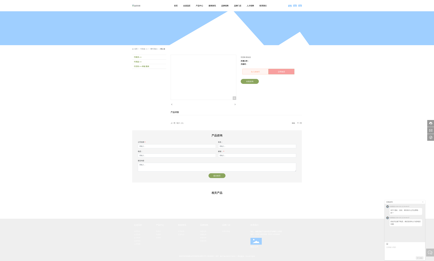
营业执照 (210, 256)
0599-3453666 (261, 234)
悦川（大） (180, 123)
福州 (253, 256)
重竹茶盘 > (154, 49)
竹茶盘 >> (144, 49)
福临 (293, 123)
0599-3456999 (274, 234)
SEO (217, 256)
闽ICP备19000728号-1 (228, 256)
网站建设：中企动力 (245, 256)
